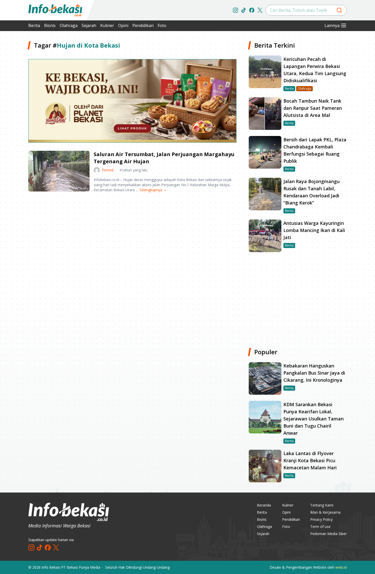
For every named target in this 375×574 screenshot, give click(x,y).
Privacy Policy (321, 519)
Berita (34, 25)
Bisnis (50, 25)
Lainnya (332, 25)
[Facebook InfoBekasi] (251, 10)
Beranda (264, 505)
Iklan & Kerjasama (325, 512)
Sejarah (89, 25)
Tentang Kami (321, 505)
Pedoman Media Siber (328, 533)
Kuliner (107, 25)
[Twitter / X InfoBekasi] (259, 10)
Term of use (320, 526)
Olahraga (69, 25)
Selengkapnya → (153, 189)
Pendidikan (143, 25)
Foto (162, 25)
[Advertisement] (132, 236)
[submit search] (339, 10)
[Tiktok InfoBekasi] (243, 10)
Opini (123, 25)
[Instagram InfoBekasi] (235, 10)
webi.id (341, 567)
